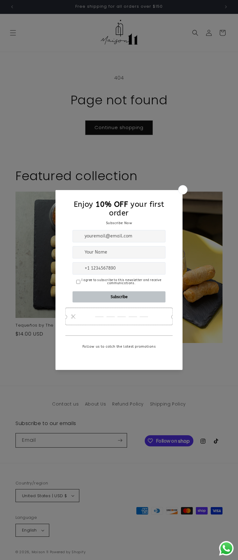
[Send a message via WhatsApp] (226, 548)
